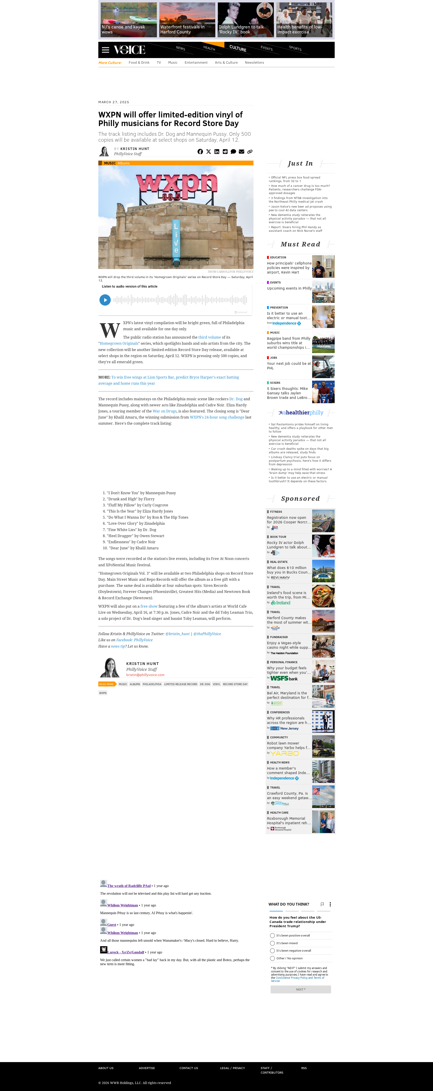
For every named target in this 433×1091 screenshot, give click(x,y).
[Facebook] (200, 152)
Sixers (275, 383)
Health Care (279, 812)
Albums (124, 163)
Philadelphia (152, 684)
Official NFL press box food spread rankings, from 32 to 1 (294, 179)
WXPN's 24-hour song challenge (217, 417)
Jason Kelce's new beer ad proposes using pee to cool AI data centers (300, 208)
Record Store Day (235, 684)
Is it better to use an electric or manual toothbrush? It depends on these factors (298, 479)
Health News (280, 762)
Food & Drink (139, 62)
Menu (105, 49)
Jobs (273, 358)
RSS (304, 1068)
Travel (275, 587)
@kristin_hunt (178, 634)
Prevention (279, 307)
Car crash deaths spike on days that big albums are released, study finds (299, 450)
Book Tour (278, 537)
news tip (118, 646)
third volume (209, 337)
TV (159, 62)
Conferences (280, 712)
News (180, 48)
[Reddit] (225, 152)
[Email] (241, 152)
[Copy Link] (249, 152)
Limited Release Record (180, 684)
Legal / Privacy (232, 1068)
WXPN (102, 693)
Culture (238, 48)
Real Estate (279, 562)
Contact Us (189, 1068)
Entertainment (196, 62)
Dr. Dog (236, 399)
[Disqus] (175, 817)
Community (279, 737)
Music (172, 62)
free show (149, 606)
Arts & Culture (226, 62)
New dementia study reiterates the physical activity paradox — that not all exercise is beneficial (297, 218)
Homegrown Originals (119, 343)
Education (278, 257)
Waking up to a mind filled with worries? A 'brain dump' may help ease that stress (300, 471)
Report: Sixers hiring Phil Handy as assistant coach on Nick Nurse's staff (295, 229)
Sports (295, 48)
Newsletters (254, 62)
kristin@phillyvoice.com (145, 674)
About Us (105, 1068)
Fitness (276, 512)
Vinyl (216, 684)
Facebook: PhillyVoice (134, 640)
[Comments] (233, 152)
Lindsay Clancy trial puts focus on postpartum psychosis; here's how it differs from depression (300, 460)
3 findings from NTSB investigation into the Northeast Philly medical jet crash (298, 200)
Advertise (147, 1068)
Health (209, 48)
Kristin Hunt (135, 148)
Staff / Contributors (272, 1070)
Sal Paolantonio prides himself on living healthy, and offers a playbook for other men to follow (301, 427)
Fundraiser (279, 637)
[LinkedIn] (217, 152)
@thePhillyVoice (207, 634)
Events (267, 48)
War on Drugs (165, 411)
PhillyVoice (129, 49)
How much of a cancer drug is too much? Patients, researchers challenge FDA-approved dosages (299, 189)
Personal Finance (283, 662)
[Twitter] (208, 152)
